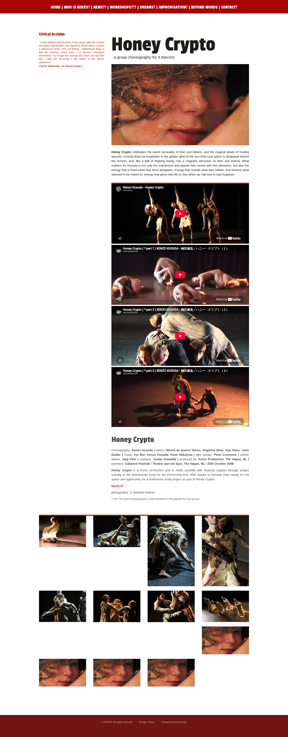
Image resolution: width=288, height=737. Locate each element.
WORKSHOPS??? (123, 7)
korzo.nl (117, 485)
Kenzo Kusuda (179, 722)
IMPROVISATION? (174, 7)
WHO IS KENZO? (77, 7)
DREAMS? (147, 7)
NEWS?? (99, 7)
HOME (55, 7)
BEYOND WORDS (205, 7)
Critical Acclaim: (52, 34)
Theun (151, 722)
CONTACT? (229, 7)
